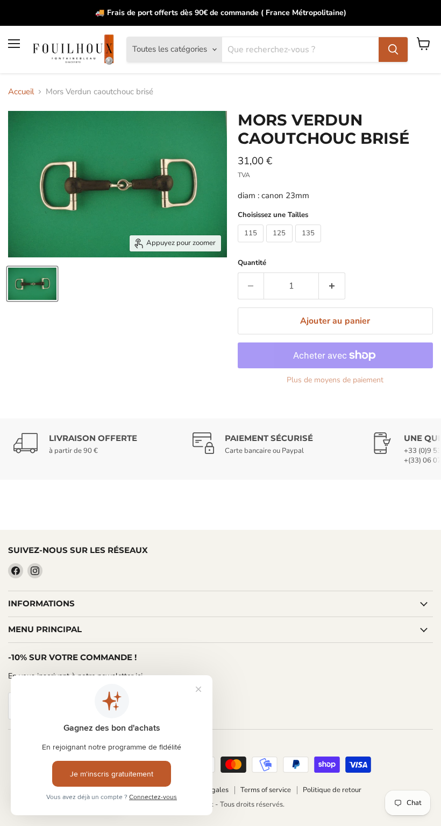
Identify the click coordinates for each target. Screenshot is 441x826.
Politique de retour (332, 790)
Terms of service (265, 790)
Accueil (21, 91)
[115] (252, 245)
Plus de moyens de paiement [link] (335, 380)
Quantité (252, 263)
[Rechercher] (393, 49)
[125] (280, 245)
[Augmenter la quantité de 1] (332, 285)
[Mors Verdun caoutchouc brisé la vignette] (32, 284)
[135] (309, 245)
